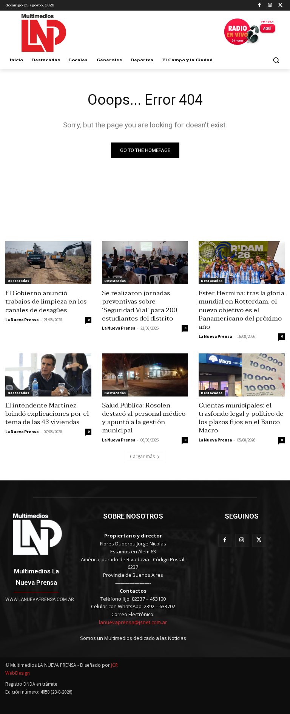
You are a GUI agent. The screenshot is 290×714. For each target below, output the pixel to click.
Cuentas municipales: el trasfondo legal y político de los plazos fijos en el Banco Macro (241, 418)
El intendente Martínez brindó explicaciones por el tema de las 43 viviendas (47, 413)
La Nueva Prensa (22, 319)
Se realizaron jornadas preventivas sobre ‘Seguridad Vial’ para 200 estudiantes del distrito (139, 306)
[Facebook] (259, 5)
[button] (276, 60)
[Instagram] (269, 5)
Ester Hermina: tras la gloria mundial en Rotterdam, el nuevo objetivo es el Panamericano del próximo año (241, 310)
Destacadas (18, 280)
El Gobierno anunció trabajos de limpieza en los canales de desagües (45, 301)
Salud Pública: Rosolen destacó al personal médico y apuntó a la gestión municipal (143, 418)
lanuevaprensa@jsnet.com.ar (133, 622)
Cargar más (142, 456)
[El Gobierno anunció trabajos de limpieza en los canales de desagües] (48, 262)
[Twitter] (280, 5)
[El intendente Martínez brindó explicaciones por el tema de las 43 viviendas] (48, 374)
